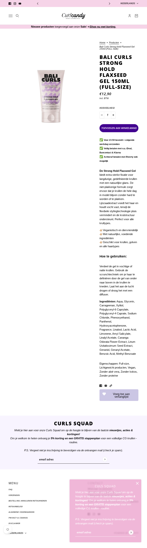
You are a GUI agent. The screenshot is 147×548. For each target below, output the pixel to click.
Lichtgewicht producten (112, 367)
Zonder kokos (129, 371)
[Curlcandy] (74, 16)
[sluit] (137, 483)
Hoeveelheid (107, 107)
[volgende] (109, 3)
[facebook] (10, 3)
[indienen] (131, 532)
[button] (110, 385)
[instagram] (15, 3)
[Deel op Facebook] (100, 385)
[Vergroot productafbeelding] (51, 84)
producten (114, 43)
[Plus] (113, 115)
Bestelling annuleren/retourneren (28, 500)
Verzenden (14, 495)
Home (102, 43)
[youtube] (20, 3)
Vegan (131, 367)
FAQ (10, 489)
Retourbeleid (16, 506)
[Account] (130, 16)
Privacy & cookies (18, 517)
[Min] (101, 115)
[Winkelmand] (136, 16)
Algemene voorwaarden (21, 512)
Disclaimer (14, 523)
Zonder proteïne (108, 375)
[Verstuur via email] (105, 385)
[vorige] (37, 3)
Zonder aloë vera (109, 371)
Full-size (124, 363)
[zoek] (17, 16)
